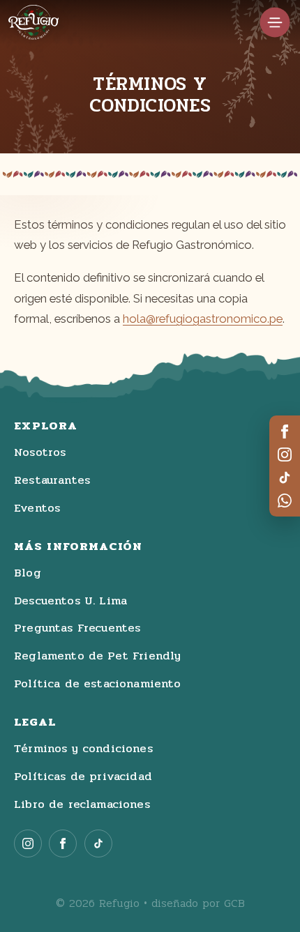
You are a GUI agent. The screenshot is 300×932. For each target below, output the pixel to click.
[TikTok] (284, 477)
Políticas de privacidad (83, 776)
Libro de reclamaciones (82, 804)
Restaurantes (52, 480)
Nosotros (40, 452)
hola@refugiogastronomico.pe (203, 319)
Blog (27, 573)
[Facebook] (284, 431)
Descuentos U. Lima (70, 601)
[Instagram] (284, 454)
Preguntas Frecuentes (77, 628)
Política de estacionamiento (97, 684)
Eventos (37, 508)
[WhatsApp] (284, 500)
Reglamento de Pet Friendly (97, 656)
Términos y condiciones (83, 749)
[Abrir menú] (275, 22)
